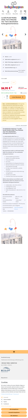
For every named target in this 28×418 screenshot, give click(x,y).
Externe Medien (7, 399)
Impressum (16, 394)
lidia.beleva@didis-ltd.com (18, 208)
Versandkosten (12, 90)
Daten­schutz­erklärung (7, 394)
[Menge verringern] (7, 98)
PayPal (5, 401)
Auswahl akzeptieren (14, 412)
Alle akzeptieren (14, 409)
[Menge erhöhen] (7, 96)
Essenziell (6, 397)
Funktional (6, 404)
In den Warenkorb (16, 97)
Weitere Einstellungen (6, 406)
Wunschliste (24, 93)
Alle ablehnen (14, 415)
